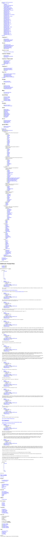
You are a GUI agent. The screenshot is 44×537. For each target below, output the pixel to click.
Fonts (6, 111)
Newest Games (8, 86)
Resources (3, 35)
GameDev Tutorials (4, 510)
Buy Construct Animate (9, 105)
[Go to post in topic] (6, 285)
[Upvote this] (6, 316)
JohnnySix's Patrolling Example (19, 291)
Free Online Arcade (4, 512)
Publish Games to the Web (15, 178)
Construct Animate (12, 146)
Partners (3, 494)
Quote (8, 286)
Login (5, 128)
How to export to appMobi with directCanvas (8, 418)
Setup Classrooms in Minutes (11, 73)
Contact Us (5, 254)
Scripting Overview (9, 40)
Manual (8, 55)
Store (2, 101)
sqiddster (4, 369)
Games (7, 112)
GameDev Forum (4, 509)
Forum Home (8, 81)
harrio (4, 415)
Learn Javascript (4, 493)
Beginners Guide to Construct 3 (15, 177)
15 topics (7, 305)
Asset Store (5, 223)
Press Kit (3, 504)
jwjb (3, 406)
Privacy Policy (4, 531)
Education (3, 64)
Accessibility (4, 533)
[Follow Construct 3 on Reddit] (7, 96)
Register (3, 128)
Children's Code (4, 532)
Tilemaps (7, 116)
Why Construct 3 (4, 491)
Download (8, 60)
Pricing (3, 485)
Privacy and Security (10, 69)
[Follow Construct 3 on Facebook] (7, 99)
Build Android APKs (10, 46)
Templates (7, 114)
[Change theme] (8, 256)
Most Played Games (10, 87)
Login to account (8, 255)
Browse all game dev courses (10, 51)
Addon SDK (8, 41)
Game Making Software (5, 480)
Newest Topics (4, 259)
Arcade (5, 239)
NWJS (8, 61)
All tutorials (7, 48)
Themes (7, 115)
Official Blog (9, 92)
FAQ (6, 70)
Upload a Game (8, 88)
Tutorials (7, 63)
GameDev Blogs (4, 511)
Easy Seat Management (5, 492)
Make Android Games (14, 179)
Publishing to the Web (11, 45)
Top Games (8, 85)
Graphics (7, 113)
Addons (7, 109)
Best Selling (8, 121)
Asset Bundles (8, 126)
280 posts (10, 305)
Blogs (5, 249)
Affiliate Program (4, 499)
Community (3, 77)
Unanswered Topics (4, 258)
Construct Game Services (14, 157)
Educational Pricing (8, 75)
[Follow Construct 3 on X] (6, 98)
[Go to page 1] (5, 463)
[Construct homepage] (7, 2)
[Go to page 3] (5, 278)
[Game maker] (7, 130)
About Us (3, 502)
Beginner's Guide (8, 44)
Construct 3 (12, 132)
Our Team (3, 503)
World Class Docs (9, 74)
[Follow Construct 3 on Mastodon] (7, 100)
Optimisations (10, 47)
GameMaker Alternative (5, 484)
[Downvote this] (13, 316)
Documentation (4, 486)
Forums (5, 232)
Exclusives (7, 122)
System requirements (10, 39)
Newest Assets (9, 120)
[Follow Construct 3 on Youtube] (7, 97)
